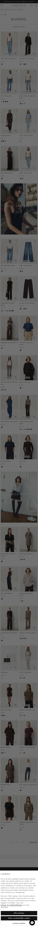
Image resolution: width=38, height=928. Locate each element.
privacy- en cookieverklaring (11, 905)
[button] (32, 922)
